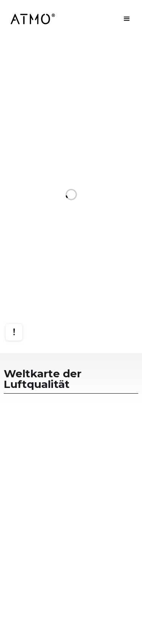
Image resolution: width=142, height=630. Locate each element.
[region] (71, 195)
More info (21, 310)
